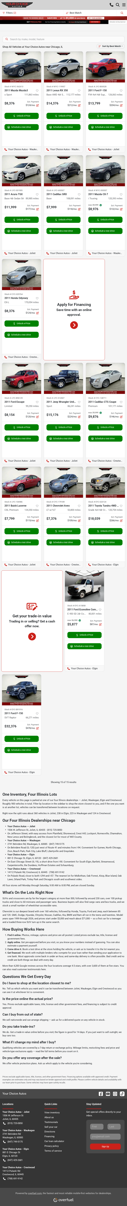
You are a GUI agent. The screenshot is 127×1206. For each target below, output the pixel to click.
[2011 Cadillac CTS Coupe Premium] (105, 378)
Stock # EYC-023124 (97, 502)
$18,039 (94, 518)
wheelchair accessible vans (42, 905)
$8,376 (9, 103)
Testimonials (51, 1122)
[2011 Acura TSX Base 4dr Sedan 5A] (21, 170)
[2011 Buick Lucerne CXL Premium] (21, 482)
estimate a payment (17, 945)
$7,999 (51, 207)
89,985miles (32, 198)
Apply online (13, 942)
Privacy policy (51, 1146)
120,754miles (115, 510)
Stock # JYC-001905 (13, 190)
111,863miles (31, 94)
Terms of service (53, 1150)
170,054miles (31, 302)
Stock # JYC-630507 (55, 190)
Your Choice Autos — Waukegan (23, 840)
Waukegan (93, 800)
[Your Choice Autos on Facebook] (99, 1093)
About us (49, 1117)
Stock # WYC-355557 (97, 190)
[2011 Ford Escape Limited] (21, 378)
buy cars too (8, 1035)
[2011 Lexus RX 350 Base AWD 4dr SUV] (63, 66)
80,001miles (95, 613)
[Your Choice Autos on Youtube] (106, 1093)
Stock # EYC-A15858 (76, 605)
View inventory (52, 1112)
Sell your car (50, 1127)
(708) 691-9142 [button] (15, 1178)
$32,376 (10, 726)
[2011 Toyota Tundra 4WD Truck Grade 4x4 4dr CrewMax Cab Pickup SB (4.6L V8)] (105, 482)
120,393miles (115, 198)
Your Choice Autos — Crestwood (23, 868)
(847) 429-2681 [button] (15, 1160)
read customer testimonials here (29, 969)
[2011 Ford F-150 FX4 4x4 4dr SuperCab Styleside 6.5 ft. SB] (105, 66)
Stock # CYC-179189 (55, 502)
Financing (49, 1136)
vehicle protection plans (24, 1063)
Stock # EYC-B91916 (13, 709)
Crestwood (115, 800)
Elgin (102, 800)
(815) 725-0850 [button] (15, 1123)
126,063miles (115, 94)
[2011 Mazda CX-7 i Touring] (105, 170)
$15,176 (52, 415)
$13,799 (94, 103)
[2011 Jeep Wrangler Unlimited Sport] (63, 378)
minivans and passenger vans (41, 902)
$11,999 (10, 207)
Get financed (13, 952)
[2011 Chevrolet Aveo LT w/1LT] (63, 482)
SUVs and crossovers (13, 898)
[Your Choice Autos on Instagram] (113, 1093)
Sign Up (105, 1146)
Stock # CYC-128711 (97, 398)
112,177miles (73, 94)
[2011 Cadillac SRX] (63, 170)
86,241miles (74, 406)
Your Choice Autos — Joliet (21, 826)
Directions (49, 1131)
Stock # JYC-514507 (55, 398)
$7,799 (9, 518)
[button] (111, 5)
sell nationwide (14, 1020)
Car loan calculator (54, 1141)
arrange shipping (39, 1020)
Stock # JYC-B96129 (13, 398)
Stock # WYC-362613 (13, 86)
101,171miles (115, 406)
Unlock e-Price (23, 116)
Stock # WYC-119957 (55, 86)
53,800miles (74, 510)
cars (102, 898)
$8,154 (9, 415)
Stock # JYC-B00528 (97, 86)
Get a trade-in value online (23, 1032)
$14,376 (52, 103)
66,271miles (32, 717)
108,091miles (73, 198)
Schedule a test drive (21, 127)
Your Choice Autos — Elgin (21, 854)
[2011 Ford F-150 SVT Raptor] (21, 689)
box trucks (110, 902)
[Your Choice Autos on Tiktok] (121, 1093)
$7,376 (51, 518)
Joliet (84, 800)
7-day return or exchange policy (56, 1047)
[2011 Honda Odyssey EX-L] (21, 274)
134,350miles (31, 510)
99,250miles (32, 406)
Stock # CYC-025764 (13, 294)
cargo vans (94, 902)
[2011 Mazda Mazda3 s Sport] (21, 66)
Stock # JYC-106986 (13, 502)
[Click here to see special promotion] (63, 18)
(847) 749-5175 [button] (15, 1141)
